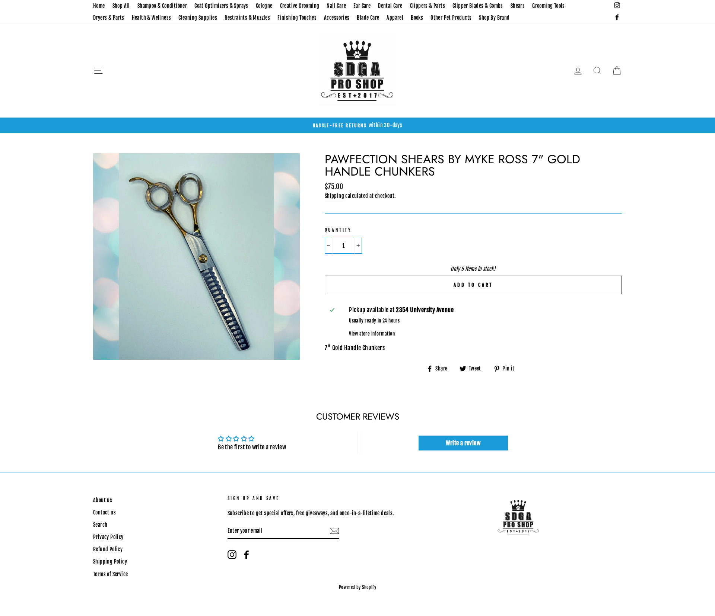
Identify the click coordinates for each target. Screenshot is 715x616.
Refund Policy (108, 549)
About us (102, 500)
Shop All (121, 6)
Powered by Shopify (357, 587)
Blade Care (368, 18)
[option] (357, 125)
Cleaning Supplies (197, 18)
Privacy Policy (108, 537)
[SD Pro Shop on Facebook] (246, 554)
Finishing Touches (297, 18)
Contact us (104, 512)
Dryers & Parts (108, 18)
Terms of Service (110, 574)
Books (417, 18)
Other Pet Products (450, 18)
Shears (518, 6)
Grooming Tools (548, 6)
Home (99, 6)
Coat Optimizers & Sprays (221, 6)
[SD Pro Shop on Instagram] (232, 554)
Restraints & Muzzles (247, 18)
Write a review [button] (463, 443)
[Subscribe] (334, 531)
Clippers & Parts (427, 6)
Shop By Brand (494, 18)
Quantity (338, 230)
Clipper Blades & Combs (477, 6)
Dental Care (390, 6)
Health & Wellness (151, 18)
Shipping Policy (110, 561)
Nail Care (336, 6)
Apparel (395, 18)
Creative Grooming (300, 6)
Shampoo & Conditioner (162, 6)
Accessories (336, 18)
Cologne (264, 6)
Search (100, 525)
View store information (372, 334)
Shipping (334, 196)
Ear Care (362, 6)
